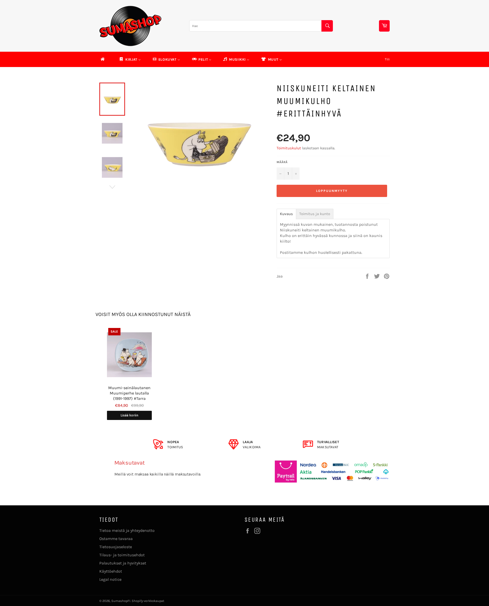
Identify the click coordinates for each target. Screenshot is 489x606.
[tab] (286, 214)
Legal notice (110, 579)
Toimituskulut (289, 148)
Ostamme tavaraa (116, 538)
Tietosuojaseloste (115, 546)
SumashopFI (120, 601)
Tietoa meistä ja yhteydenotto (127, 530)
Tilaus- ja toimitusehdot (122, 554)
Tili (387, 59)
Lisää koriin (129, 415)
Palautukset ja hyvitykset (122, 563)
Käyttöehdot (110, 571)
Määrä (282, 162)
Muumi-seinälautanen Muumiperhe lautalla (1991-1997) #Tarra (129, 393)
